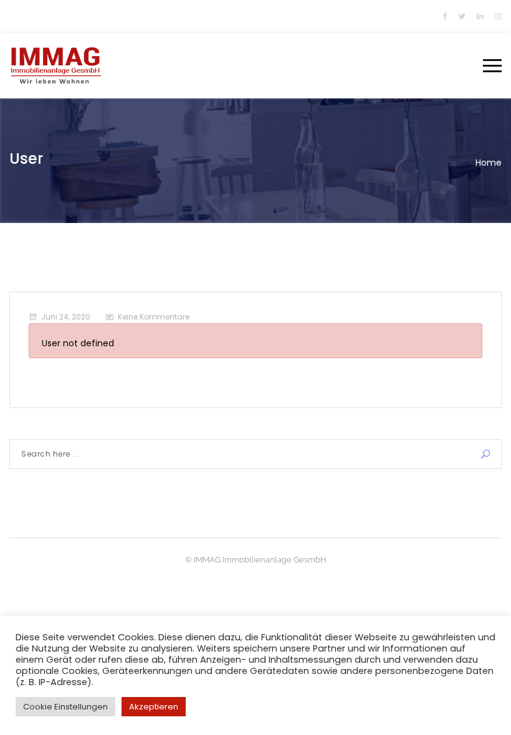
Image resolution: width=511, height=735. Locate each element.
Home (488, 162)
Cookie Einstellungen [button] (65, 707)
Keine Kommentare (153, 316)
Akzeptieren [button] (153, 707)
